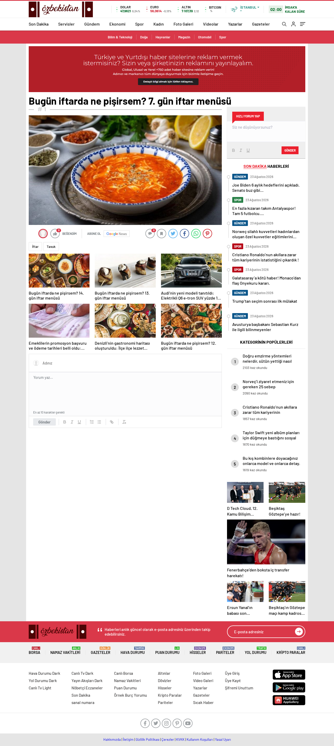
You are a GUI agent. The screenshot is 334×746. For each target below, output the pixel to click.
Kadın (158, 23)
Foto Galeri (183, 23)
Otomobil (204, 37)
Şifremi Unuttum (239, 687)
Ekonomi (117, 23)
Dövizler (164, 680)
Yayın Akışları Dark (87, 680)
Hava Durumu (133, 651)
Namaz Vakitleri (65, 651)
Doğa (144, 37)
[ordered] (92, 422)
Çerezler (168, 739)
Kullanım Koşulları (200, 739)
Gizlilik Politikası (147, 739)
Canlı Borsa (123, 673)
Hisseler (198, 651)
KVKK (180, 739)
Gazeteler (261, 23)
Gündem (92, 23)
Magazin (184, 37)
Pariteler (225, 651)
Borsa (34, 651)
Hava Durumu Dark (44, 673)
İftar (35, 246)
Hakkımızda (112, 739)
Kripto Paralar (291, 651)
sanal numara (82, 702)
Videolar (210, 23)
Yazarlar (235, 23)
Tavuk (51, 246)
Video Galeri (203, 680)
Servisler (66, 23)
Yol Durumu (255, 651)
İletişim (128, 739)
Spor (139, 23)
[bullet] (99, 422)
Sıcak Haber (203, 702)
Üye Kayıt (233, 680)
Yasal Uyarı (223, 739)
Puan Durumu (167, 651)
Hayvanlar (163, 37)
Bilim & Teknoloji (120, 37)
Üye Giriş (232, 673)
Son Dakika (39, 23)
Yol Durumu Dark (43, 680)
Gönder (44, 422)
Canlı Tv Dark (82, 673)
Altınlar (164, 673)
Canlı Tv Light (40, 687)
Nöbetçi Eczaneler (87, 687)
